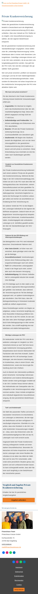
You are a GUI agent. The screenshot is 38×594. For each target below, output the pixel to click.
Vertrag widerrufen (19, 589)
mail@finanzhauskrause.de (11, 547)
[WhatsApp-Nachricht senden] (10, 552)
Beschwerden (19, 580)
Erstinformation (19, 576)
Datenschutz (19, 572)
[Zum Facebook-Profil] (3, 552)
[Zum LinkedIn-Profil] (14, 552)
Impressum (19, 567)
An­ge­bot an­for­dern (18, 500)
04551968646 (6, 544)
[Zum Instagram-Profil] (7, 552)
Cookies (19, 585)
